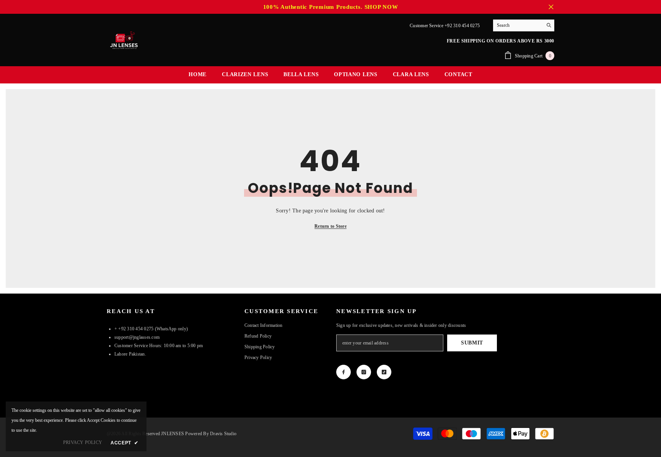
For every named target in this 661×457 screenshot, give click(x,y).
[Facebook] (343, 372)
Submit (472, 343)
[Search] (523, 25)
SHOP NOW (381, 7)
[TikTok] (384, 372)
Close (551, 7)
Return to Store (330, 226)
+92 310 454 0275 (462, 25)
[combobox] (517, 25)
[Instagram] (364, 372)
